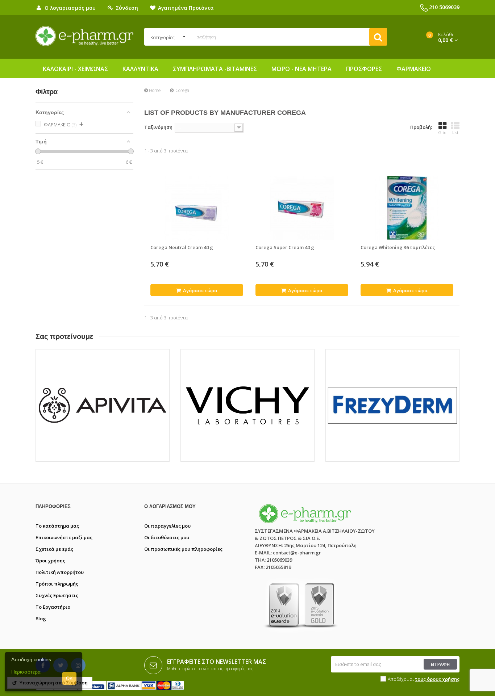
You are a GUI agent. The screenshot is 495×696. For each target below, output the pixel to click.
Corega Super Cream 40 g (284, 247)
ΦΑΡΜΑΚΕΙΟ (413, 69)
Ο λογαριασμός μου (170, 506)
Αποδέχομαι (423, 679)
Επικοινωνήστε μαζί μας (64, 537)
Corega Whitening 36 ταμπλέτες (398, 247)
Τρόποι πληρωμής (57, 583)
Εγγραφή (440, 664)
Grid (442, 132)
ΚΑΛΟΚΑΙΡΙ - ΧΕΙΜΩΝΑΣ (75, 69)
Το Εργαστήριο (53, 607)
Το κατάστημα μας (57, 526)
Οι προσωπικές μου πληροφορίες (183, 549)
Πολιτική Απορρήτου (60, 572)
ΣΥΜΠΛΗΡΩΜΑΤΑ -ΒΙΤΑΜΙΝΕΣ (215, 69)
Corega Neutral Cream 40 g (181, 247)
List (455, 132)
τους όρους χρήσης (437, 679)
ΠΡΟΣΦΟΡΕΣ (364, 69)
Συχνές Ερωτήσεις (57, 595)
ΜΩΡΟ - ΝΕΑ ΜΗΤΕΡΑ (301, 69)
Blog (41, 618)
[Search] (378, 37)
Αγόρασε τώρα (199, 290)
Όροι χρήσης (50, 560)
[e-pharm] (84, 36)
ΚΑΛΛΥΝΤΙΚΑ (140, 69)
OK (69, 678)
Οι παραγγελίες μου (167, 526)
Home (154, 90)
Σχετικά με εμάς (54, 549)
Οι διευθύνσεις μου (166, 537)
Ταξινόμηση (158, 127)
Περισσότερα (26, 672)
